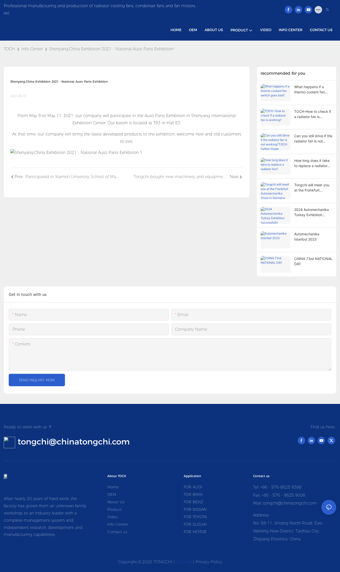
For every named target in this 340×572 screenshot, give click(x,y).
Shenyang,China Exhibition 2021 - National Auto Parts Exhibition (111, 49)
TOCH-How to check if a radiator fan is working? (312, 114)
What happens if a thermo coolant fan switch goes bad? (309, 90)
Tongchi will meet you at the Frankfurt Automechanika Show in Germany (311, 188)
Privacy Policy (209, 562)
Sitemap (184, 562)
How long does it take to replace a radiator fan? (312, 163)
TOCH (9, 49)
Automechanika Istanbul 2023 (306, 236)
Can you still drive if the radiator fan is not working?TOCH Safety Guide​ (313, 139)
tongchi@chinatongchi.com (74, 441)
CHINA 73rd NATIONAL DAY (313, 261)
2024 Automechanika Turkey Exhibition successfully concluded (313, 212)
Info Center (32, 49)
